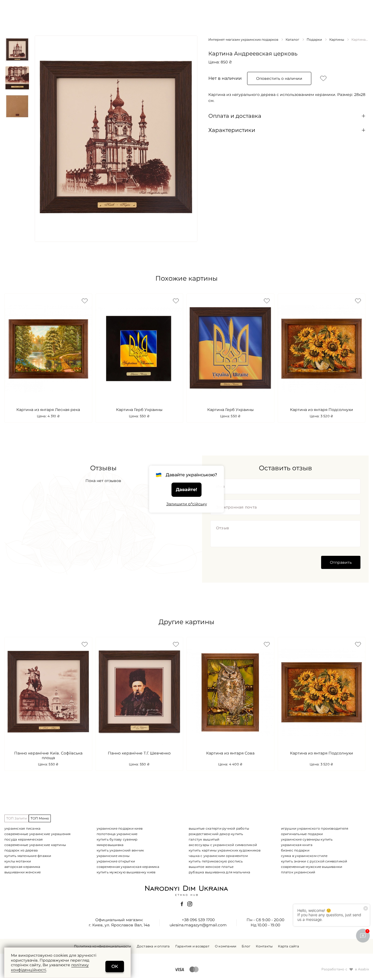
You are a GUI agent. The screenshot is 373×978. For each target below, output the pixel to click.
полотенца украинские (117, 834)
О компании (225, 946)
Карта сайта (288, 946)
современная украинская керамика (128, 867)
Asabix (363, 969)
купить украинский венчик (120, 850)
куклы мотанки (17, 861)
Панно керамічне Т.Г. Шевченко (139, 753)
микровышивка (110, 845)
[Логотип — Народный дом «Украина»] (186, 890)
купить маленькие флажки (27, 856)
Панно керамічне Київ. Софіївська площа (48, 755)
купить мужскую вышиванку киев (126, 872)
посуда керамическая (23, 839)
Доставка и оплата (153, 946)
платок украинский (298, 872)
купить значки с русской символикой (314, 861)
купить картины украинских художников (225, 850)
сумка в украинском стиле (304, 856)
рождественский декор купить (216, 834)
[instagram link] (189, 903)
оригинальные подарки (302, 834)
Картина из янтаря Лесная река (48, 409)
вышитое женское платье (211, 867)
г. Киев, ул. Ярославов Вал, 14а (119, 925)
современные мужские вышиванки (311, 867)
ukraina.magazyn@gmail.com (198, 925)
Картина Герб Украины (139, 409)
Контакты (264, 946)
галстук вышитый (204, 839)
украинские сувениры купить (307, 839)
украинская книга (297, 845)
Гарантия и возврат (192, 946)
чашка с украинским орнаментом (218, 856)
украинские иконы (113, 856)
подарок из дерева (21, 850)
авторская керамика (22, 867)
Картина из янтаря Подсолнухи (321, 409)
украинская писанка (22, 828)
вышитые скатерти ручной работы (219, 828)
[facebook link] (182, 903)
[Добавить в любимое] (323, 78)
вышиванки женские (22, 872)
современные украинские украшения (37, 834)
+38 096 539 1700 (198, 919)
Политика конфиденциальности (102, 946)
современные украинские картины (35, 845)
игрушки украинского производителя (314, 828)
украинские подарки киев (120, 828)
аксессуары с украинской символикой (223, 845)
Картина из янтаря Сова (230, 753)
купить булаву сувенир (117, 839)
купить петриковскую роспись (216, 861)
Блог (246, 946)
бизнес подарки (295, 850)
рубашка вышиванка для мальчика (219, 872)
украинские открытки (116, 861)
